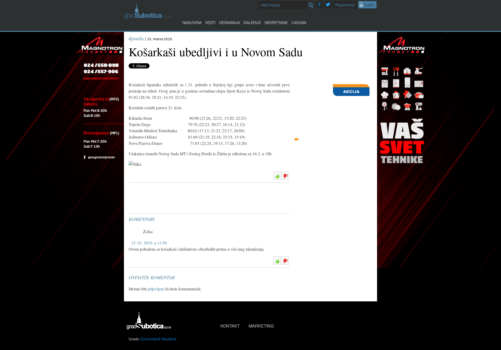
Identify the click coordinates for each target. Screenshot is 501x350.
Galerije (252, 22)
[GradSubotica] (147, 17)
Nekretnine (276, 22)
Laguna (298, 22)
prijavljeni (156, 288)
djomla (136, 38)
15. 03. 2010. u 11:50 (149, 242)
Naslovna (191, 22)
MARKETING (261, 326)
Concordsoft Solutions (158, 338)
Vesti (210, 22)
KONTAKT (230, 326)
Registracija (345, 4)
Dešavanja (229, 22)
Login (369, 4)
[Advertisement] (168, 198)
